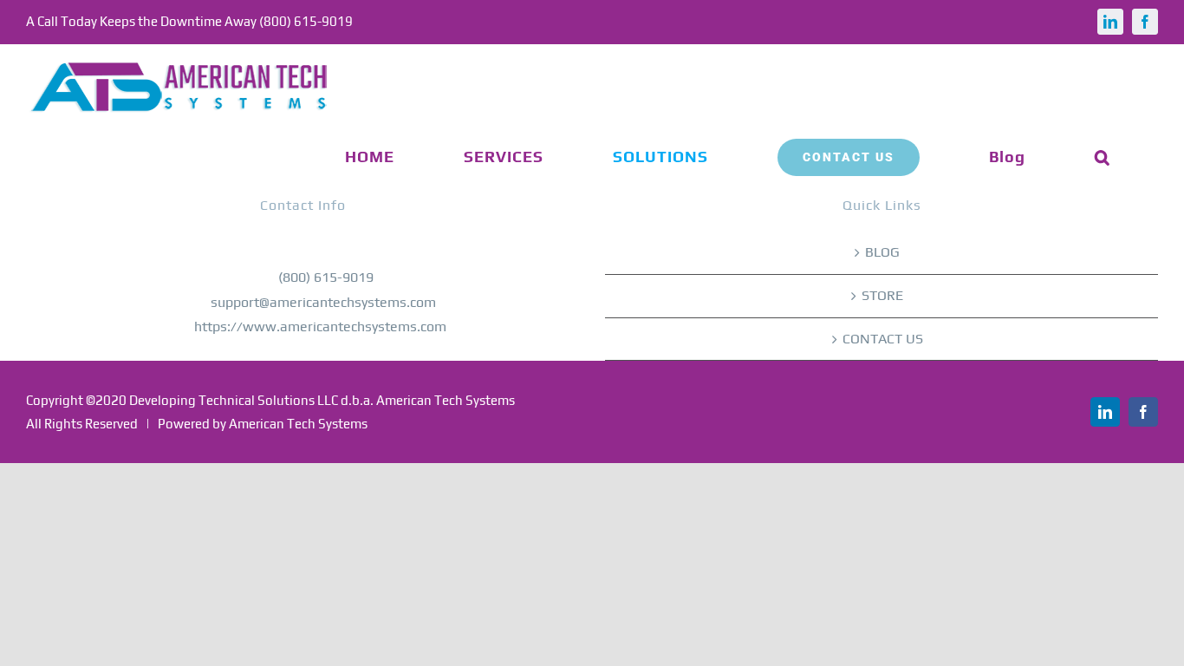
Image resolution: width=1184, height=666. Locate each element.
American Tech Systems (298, 423)
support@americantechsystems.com (323, 302)
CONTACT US (882, 338)
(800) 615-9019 (326, 277)
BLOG (882, 252)
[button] (1102, 157)
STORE (882, 295)
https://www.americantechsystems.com (320, 326)
